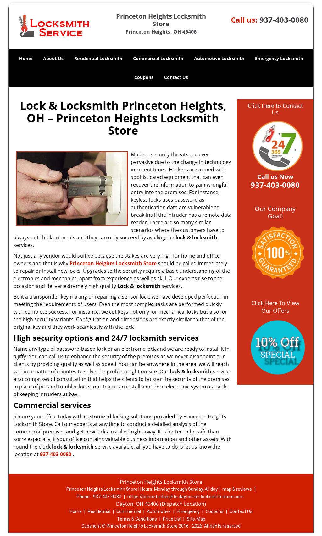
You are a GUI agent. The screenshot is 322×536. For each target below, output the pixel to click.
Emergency (188, 511)
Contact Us (176, 77)
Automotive (159, 511)
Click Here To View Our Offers (275, 306)
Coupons (143, 77)
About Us (53, 58)
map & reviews (237, 489)
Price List (172, 519)
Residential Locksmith (98, 58)
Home (25, 58)
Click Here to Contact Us (275, 109)
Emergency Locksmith (279, 58)
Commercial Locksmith (158, 58)
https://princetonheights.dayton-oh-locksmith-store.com (185, 496)
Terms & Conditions (137, 519)
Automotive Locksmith (219, 58)
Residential (99, 511)
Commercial (128, 511)
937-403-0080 (283, 19)
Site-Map (196, 519)
